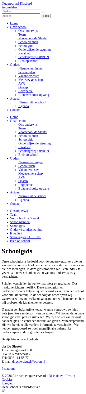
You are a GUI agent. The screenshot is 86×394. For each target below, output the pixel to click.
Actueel (15, 98)
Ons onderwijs (28, 30)
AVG (21, 83)
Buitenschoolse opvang (33, 95)
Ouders (15, 64)
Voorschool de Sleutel (32, 38)
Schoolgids (25, 46)
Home (14, 23)
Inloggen (7, 383)
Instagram (8, 368)
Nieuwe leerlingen (30, 68)
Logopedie (25, 91)
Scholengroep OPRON (33, 57)
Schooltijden (26, 72)
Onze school (18, 27)
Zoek (46, 15)
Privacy (71, 375)
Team (22, 34)
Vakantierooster (28, 76)
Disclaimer (56, 375)
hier (13, 339)
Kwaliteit (24, 53)
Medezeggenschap (30, 79)
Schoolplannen (28, 42)
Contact (15, 110)
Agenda (23, 106)
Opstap (23, 87)
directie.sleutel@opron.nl (28, 361)
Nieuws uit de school (32, 102)
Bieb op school (28, 61)
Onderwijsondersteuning (34, 49)
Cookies (7, 379)
